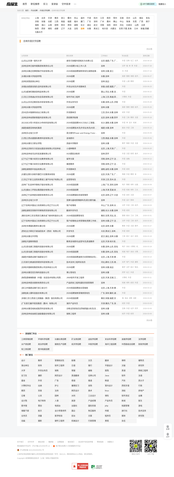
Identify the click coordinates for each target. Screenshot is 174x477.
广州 (102, 21)
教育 (132, 81)
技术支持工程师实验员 (76, 262)
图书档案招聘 (43, 349)
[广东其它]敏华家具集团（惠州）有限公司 (39, 303)
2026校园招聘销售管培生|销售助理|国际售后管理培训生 (82, 71)
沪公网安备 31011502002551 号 (32, 450)
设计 (130, 123)
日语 (73, 365)
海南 (37, 25)
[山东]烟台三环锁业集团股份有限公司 (37, 190)
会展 (140, 396)
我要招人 (162, 4)
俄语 (90, 380)
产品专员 (109, 401)
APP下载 (150, 454)
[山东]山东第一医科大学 (31, 61)
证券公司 (92, 375)
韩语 (107, 380)
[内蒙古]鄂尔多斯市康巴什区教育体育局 (38, 174)
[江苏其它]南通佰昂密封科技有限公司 (37, 262)
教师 (40, 360)
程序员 (108, 416)
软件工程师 (59, 365)
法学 (123, 66)
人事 (57, 401)
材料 (132, 185)
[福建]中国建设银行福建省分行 (34, 257)
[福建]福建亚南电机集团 (31, 128)
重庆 (56, 18)
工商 (140, 66)
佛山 (115, 21)
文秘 (123, 365)
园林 (57, 396)
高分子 (141, 380)
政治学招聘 (43, 344)
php (106, 406)
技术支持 (142, 411)
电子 (123, 185)
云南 (50, 25)
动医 (134, 298)
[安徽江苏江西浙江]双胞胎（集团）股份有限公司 (42, 298)
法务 (57, 391)
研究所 (141, 365)
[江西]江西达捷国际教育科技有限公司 (37, 138)
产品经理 (92, 401)
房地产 (141, 391)
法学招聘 (142, 339)
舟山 (76, 18)
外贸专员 (70, 231)
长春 (89, 28)
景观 (107, 421)
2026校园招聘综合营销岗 (77, 288)
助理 (73, 360)
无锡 (122, 18)
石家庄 (129, 25)
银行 (90, 365)
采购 (90, 385)
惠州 (109, 21)
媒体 (123, 416)
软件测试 (125, 396)
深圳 (95, 21)
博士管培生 (71, 272)
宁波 (89, 18)
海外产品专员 (72, 303)
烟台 (141, 18)
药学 (123, 272)
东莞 (135, 21)
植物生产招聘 (60, 344)
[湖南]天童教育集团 (29, 241)
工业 (136, 190)
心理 (128, 81)
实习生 (24, 375)
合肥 (50, 21)
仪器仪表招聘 (60, 339)
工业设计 (92, 396)
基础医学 (140, 298)
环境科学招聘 (43, 339)
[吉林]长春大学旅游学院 (31, 107)
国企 (73, 411)
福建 (69, 21)
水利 (73, 396)
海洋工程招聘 (110, 344)
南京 (109, 18)
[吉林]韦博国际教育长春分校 (33, 226)
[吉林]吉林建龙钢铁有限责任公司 (35, 283)
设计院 (24, 401)
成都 (56, 28)
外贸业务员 (43, 370)
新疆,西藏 (145, 28)
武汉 (95, 25)
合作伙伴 (31, 442)
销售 (57, 370)
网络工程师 (143, 370)
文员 (90, 360)
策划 (40, 406)
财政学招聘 (143, 344)
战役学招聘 (93, 339)
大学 (23, 370)
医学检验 (58, 416)
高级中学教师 (72, 143)
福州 (76, 21)
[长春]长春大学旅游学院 (31, 76)
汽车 (123, 380)
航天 (40, 411)
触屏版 (51, 442)
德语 (73, 380)
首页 (25, 4)
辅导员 (141, 360)
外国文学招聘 (45, 11)
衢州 (69, 18)
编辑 (90, 370)
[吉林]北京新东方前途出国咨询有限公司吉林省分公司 (43, 148)
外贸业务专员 (72, 102)
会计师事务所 (60, 411)
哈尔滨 (105, 28)
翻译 (107, 360)
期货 (23, 391)
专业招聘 (34, 11)
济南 (37, 21)
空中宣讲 (66, 4)
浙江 (63, 18)
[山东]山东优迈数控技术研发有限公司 (37, 102)
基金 (23, 380)
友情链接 (60, 442)
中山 (122, 21)
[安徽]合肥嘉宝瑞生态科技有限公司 (36, 86)
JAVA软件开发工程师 (75, 277)
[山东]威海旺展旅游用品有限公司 (35, 92)
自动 (128, 247)
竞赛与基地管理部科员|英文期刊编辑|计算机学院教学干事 (82, 200)
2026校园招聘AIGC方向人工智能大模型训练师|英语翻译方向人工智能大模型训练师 (82, 123)
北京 (43, 18)
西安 (43, 28)
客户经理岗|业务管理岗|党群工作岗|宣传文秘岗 (82, 221)
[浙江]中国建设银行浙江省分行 (34, 288)
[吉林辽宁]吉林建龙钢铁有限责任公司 (37, 195)
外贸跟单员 (71, 112)
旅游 (123, 76)
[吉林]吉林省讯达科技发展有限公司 (36, 154)
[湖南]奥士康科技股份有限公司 (34, 293)
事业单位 (25, 365)
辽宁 (63, 28)
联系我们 (71, 442)
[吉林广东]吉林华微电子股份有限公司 (37, 185)
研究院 (141, 416)
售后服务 (92, 411)
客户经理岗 (71, 205)
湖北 (89, 25)
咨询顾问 (70, 138)
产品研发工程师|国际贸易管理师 (80, 283)
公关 (40, 396)
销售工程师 (71, 314)
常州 (115, 18)
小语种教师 (71, 148)
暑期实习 (75, 385)
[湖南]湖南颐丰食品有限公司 (33, 169)
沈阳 (76, 28)
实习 (45, 4)
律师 (123, 360)
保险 (107, 396)
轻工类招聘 (26, 349)
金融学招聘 (126, 339)
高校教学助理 (72, 117)
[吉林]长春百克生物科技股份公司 (35, 272)
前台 (73, 416)
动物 (130, 298)
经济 (136, 76)
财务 (40, 365)
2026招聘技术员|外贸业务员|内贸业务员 (82, 128)
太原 (143, 25)
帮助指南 (100, 442)
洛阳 (109, 25)
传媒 (107, 411)
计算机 (124, 97)
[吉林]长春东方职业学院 (31, 143)
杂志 (123, 421)
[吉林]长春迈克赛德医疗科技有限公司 (37, 71)
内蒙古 (113, 28)
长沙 (82, 25)
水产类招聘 (26, 344)
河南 (102, 25)
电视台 (57, 406)
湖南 (76, 25)
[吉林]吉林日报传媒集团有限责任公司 (37, 66)
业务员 (24, 416)
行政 (140, 385)
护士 (57, 385)
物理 (128, 143)
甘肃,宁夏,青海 (125, 28)
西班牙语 (125, 385)
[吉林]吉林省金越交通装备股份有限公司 (38, 314)
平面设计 (109, 365)
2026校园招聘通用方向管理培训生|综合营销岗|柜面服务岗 (82, 257)
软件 (123, 375)
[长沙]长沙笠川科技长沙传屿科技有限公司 (39, 123)
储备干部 (25, 411)
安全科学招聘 (110, 339)
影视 (132, 154)
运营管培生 (71, 179)
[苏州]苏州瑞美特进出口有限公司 (35, 112)
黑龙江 (96, 28)
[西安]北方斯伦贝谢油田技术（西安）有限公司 (41, 231)
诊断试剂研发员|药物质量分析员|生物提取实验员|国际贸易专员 (82, 308)
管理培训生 (59, 360)
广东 (89, 21)
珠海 (128, 21)
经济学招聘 (76, 344)
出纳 (40, 385)
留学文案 (70, 159)
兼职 (40, 375)
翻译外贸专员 (72, 210)
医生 (140, 401)
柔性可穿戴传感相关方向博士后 (79, 61)
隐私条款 (41, 442)
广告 (57, 380)
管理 (128, 76)
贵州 (63, 25)
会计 (23, 360)
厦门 (82, 21)
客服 (73, 370)
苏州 (128, 18)
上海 (37, 18)
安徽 (43, 21)
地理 (132, 76)
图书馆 (24, 406)
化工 (132, 61)
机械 (134, 123)
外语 (123, 61)
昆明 (56, 25)
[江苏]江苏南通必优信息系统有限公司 (37, 97)
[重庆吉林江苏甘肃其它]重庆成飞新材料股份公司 (42, 216)
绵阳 (50, 28)
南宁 (148, 21)
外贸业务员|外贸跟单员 (76, 86)
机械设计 (75, 421)
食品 (126, 298)
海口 (43, 25)
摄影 (40, 421)
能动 (123, 128)
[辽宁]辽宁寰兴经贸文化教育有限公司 (37, 159)
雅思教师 (70, 164)
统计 (128, 236)
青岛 (148, 18)
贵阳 (69, 25)
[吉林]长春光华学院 (29, 236)
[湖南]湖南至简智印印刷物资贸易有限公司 (39, 210)
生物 (128, 61)
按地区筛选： (26, 18)
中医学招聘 (93, 344)
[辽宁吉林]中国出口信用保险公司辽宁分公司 (40, 205)
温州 (82, 18)
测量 (40, 416)
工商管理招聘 (27, 339)
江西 (56, 21)
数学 (123, 143)
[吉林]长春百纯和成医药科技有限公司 (37, 308)
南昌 (63, 21)
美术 (136, 154)
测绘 (123, 391)
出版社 (74, 406)
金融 (128, 159)
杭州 (95, 18)
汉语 (140, 76)
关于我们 (20, 442)
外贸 (40, 380)
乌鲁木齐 (39, 32)
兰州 (136, 28)
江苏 (102, 18)
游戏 (140, 406)
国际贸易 (92, 406)
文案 (90, 416)
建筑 (136, 262)
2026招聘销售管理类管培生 (78, 293)
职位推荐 (35, 4)
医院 (107, 370)
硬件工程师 (59, 421)
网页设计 (58, 375)
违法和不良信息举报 (85, 442)
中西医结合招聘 (128, 344)
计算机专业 (26, 385)
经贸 (123, 112)
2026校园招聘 (72, 185)
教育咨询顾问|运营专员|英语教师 (80, 241)
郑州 (115, 25)
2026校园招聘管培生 (75, 216)
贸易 (40, 391)
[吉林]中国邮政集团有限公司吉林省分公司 (39, 267)
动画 (23, 421)
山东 (135, 18)
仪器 (136, 185)
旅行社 (124, 411)
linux (107, 391)
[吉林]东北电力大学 (29, 133)
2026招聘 (70, 76)
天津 (50, 18)
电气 (128, 262)
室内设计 (109, 385)
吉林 (82, 28)
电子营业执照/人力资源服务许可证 (68, 446)
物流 (136, 267)
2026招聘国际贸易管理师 (77, 195)
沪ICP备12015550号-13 (41, 446)
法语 (140, 375)
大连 (69, 28)
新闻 (139, 123)
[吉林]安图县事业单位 (30, 81)
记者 (23, 396)
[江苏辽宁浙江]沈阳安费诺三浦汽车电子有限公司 (42, 179)
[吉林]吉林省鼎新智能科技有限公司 (36, 117)
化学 (136, 61)
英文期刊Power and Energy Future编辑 (82, 133)
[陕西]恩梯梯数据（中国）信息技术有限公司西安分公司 (43, 277)
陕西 (37, 28)
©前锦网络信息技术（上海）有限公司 (38, 458)
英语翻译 (75, 375)
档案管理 (125, 406)
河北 (122, 25)
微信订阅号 (136, 454)
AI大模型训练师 (73, 154)
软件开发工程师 (73, 97)
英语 (123, 370)
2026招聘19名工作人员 (76, 66)
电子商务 (42, 401)
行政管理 (92, 421)
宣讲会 (54, 4)
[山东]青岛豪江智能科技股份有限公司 (37, 246)
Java (107, 375)
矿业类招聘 (76, 339)
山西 (137, 25)
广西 (141, 21)
